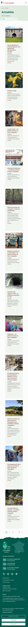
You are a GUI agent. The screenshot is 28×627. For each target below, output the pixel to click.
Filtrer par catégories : (6, 15)
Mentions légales (6, 582)
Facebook (4, 574)
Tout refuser (13, 620)
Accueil (3, 8)
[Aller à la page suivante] (22, 532)
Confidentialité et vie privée (8, 580)
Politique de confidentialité (7, 612)
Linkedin (12, 574)
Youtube (16, 574)
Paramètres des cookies (13, 616)
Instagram (8, 574)
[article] (14, 48)
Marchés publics (6, 578)
